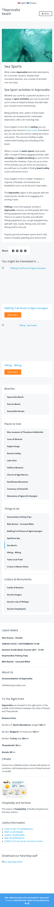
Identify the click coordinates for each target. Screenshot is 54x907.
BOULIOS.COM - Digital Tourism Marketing (32, 900)
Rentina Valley (14, 453)
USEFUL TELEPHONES (14, 835)
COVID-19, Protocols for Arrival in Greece (23, 841)
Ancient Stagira (14, 594)
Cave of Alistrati (14, 439)
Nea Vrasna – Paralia (12, 637)
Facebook (25, 903)
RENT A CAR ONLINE (13, 832)
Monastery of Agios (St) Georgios (22, 496)
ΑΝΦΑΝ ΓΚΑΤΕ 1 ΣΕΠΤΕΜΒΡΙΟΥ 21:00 (20, 643)
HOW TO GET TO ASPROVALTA (18, 829)
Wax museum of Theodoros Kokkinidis (25, 432)
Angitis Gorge (13, 446)
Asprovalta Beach (15, 397)
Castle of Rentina (15, 587)
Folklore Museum (15, 467)
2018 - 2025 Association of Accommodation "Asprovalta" (27, 898)
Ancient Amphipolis (16, 609)
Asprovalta (32, 130)
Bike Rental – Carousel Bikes (20, 524)
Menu (46, 13)
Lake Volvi (12, 460)
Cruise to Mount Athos (17, 566)
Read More (13, 315)
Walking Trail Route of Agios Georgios (26, 308)
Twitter (28, 903)
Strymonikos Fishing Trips (19, 517)
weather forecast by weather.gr (14, 797)
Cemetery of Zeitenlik (17, 489)
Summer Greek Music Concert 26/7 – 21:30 (22, 649)
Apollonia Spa (13, 538)
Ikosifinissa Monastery (17, 482)
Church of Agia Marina (17, 474)
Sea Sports (12, 545)
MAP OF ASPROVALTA (14, 838)
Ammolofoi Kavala (15, 411)
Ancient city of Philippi (18, 601)
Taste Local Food (15, 559)
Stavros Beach (13, 404)
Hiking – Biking (12, 365)
